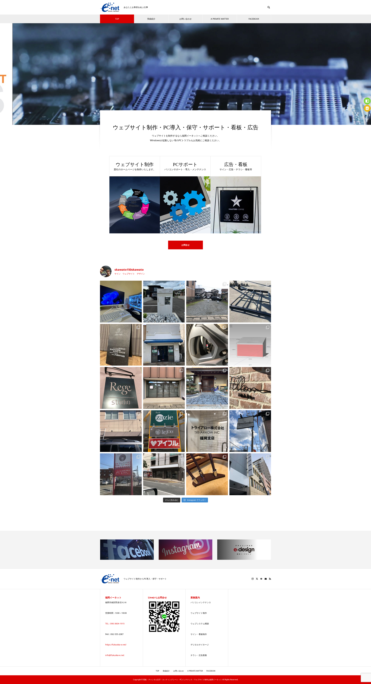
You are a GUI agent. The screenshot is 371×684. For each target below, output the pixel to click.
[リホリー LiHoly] (164, 431)
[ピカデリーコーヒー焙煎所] (164, 301)
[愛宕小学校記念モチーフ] (250, 345)
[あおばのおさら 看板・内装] (164, 345)
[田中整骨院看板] (250, 301)
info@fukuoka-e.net (114, 655)
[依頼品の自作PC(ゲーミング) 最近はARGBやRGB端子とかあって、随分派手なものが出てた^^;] (121, 301)
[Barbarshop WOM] (164, 474)
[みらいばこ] (121, 474)
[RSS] (270, 579)
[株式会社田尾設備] (121, 431)
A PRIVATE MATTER (220, 18)
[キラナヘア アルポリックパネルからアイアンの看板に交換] (250, 431)
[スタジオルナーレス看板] (250, 474)
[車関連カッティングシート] (207, 345)
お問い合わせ (185, 18)
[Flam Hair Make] (250, 388)
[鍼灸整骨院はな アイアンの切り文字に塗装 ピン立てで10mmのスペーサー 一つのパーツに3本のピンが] (207, 474)
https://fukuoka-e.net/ (115, 644)
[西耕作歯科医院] (207, 301)
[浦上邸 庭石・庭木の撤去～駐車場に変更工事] (207, 388)
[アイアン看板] (121, 388)
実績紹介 (151, 18)
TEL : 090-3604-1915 (114, 623)
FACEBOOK (254, 18)
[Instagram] (253, 579)
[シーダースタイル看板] (164, 388)
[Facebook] (261, 579)
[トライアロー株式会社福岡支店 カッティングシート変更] (207, 431)
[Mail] (266, 579)
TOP (117, 18)
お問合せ (185, 245)
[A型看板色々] (121, 345)
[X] (257, 579)
